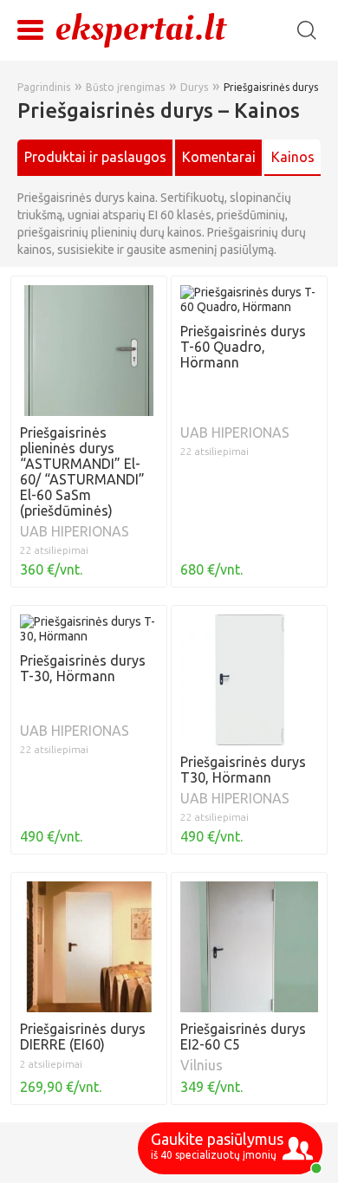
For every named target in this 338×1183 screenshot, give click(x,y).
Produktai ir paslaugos (95, 157)
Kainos (293, 157)
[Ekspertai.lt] (141, 29)
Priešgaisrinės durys (271, 87)
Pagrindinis (43, 87)
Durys (194, 87)
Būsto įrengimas (125, 87)
